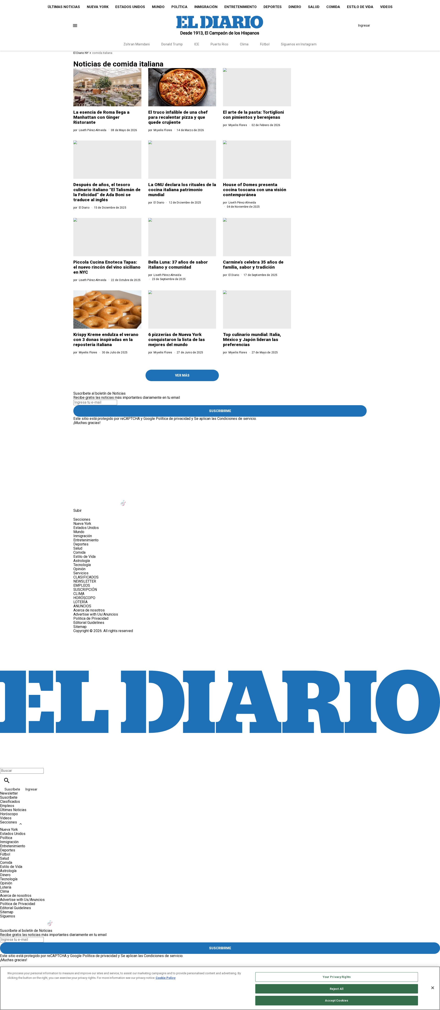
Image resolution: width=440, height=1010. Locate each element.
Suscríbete (13, 789)
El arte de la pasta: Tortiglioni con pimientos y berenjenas (253, 115)
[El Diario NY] (220, 25)
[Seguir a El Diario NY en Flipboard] (146, 500)
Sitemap (80, 627)
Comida (333, 7)
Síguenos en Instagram (298, 44)
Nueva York (97, 7)
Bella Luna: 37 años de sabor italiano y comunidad (178, 264)
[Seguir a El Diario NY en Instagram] (101, 500)
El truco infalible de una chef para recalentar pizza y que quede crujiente (178, 117)
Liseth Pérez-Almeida (92, 130)
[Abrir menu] (75, 25)
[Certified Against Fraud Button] (89, 635)
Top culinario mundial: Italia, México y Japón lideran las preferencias (252, 339)
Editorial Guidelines (88, 622)
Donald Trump (172, 44)
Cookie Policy (166, 978)
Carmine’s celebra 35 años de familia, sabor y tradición (253, 264)
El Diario (233, 275)
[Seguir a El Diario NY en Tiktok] (123, 500)
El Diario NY (80, 53)
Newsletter (9, 793)
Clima (244, 44)
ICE (196, 44)
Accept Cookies (336, 1000)
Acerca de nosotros (89, 610)
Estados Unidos (130, 7)
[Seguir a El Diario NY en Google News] (135, 500)
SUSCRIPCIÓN (85, 589)
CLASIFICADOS (86, 577)
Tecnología (82, 565)
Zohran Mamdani (137, 44)
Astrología (81, 561)
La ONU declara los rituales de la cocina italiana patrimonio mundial (182, 189)
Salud (313, 7)
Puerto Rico (219, 44)
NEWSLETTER (84, 581)
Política (179, 7)
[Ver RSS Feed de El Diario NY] (179, 500)
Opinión (79, 569)
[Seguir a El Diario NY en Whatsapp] (168, 500)
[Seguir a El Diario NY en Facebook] (79, 500)
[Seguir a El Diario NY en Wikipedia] (157, 500)
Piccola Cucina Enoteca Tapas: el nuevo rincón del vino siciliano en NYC (106, 267)
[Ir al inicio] (220, 427)
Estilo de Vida (360, 7)
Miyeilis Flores (163, 130)
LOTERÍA (80, 602)
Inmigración (205, 7)
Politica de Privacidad (90, 618)
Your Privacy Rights (337, 977)
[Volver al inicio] (220, 649)
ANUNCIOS (82, 606)
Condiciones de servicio (236, 418)
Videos (386, 7)
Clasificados (10, 801)
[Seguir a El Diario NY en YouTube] (112, 500)
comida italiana (102, 53)
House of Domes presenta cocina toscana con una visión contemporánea (254, 189)
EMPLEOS (81, 585)
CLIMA (78, 594)
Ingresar (364, 25)
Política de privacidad (173, 418)
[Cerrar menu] (5, 763)
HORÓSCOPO (84, 598)
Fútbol (265, 44)
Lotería (5, 887)
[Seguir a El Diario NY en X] (90, 500)
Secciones (8, 822)
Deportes (273, 7)
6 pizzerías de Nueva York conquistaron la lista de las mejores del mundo (176, 339)
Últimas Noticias (64, 7)
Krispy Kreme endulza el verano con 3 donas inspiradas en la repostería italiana (105, 339)
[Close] (433, 988)
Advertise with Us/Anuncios (95, 614)
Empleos (7, 806)
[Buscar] (7, 780)
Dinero (295, 7)
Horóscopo (9, 814)
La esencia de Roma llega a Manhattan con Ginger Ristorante (101, 117)
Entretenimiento (240, 7)
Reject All (337, 989)
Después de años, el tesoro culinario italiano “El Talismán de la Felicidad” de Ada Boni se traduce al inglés (106, 192)
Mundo (158, 7)
